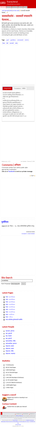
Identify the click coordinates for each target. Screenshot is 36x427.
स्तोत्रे (11, 11)
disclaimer (25, 413)
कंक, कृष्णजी (9, 338)
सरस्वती (12, 43)
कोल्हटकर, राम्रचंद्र (10, 353)
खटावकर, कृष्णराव (10, 331)
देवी (7, 43)
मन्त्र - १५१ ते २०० (10, 309)
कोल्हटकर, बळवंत (10, 346)
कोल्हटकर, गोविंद (10, 351)
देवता (4, 43)
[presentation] (7, 88)
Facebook (11, 171)
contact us (18, 413)
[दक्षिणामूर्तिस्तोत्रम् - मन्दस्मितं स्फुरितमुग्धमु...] (20, 11)
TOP (32, 176)
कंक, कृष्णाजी (9, 333)
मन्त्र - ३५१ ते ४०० (10, 299)
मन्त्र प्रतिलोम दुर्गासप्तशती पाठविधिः (14, 319)
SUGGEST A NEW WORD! (28, 234)
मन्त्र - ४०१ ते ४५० (10, 297)
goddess (13, 40)
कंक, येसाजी (8, 336)
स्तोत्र (16, 43)
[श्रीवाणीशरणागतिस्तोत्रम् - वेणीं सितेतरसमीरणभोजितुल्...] (7, 13)
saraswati (20, 40)
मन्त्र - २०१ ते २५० (10, 307)
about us (32, 413)
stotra (27, 40)
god (8, 40)
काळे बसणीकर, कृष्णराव (11, 343)
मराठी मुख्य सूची (5, 11)
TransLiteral (15, 420)
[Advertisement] (18, 64)
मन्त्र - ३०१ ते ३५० (10, 302)
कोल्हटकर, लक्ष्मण (10, 348)
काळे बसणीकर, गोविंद (11, 341)
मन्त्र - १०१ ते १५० (10, 312)
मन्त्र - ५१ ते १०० (10, 314)
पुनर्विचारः (5, 222)
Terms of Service (19, 415)
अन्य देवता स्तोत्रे (15, 11)
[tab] (7, 88)
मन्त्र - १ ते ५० (9, 317)
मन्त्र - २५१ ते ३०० (10, 304)
